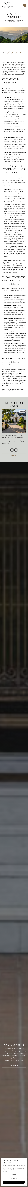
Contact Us (14, 1065)
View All (14, 455)
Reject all (14, 1174)
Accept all (14, 1182)
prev (12, 450)
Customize (14, 1178)
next (16, 450)
